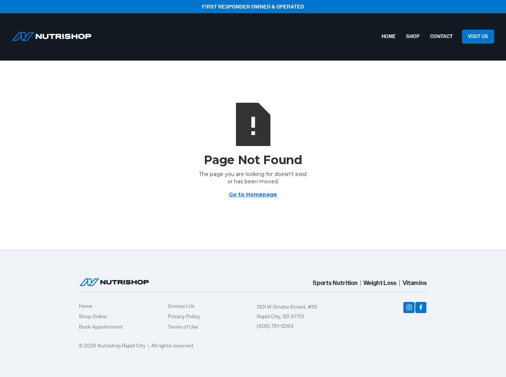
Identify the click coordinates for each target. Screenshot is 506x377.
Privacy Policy (184, 316)
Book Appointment (101, 326)
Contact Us (181, 306)
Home (86, 306)
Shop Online (93, 316)
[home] (51, 34)
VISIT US (478, 36)
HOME (389, 36)
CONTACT (441, 36)
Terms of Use (183, 326)
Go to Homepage (253, 194)
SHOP (413, 36)
